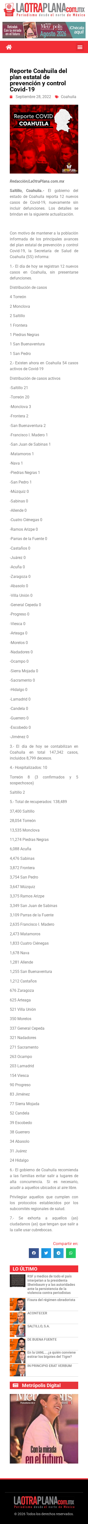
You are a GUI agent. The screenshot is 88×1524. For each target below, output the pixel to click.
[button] (80, 47)
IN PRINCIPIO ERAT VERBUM (49, 1366)
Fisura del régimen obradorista (51, 1300)
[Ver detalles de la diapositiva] (44, 30)
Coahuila (68, 96)
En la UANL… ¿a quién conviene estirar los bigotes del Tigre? (51, 1354)
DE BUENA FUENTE (42, 1339)
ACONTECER (37, 1313)
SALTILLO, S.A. (38, 1326)
